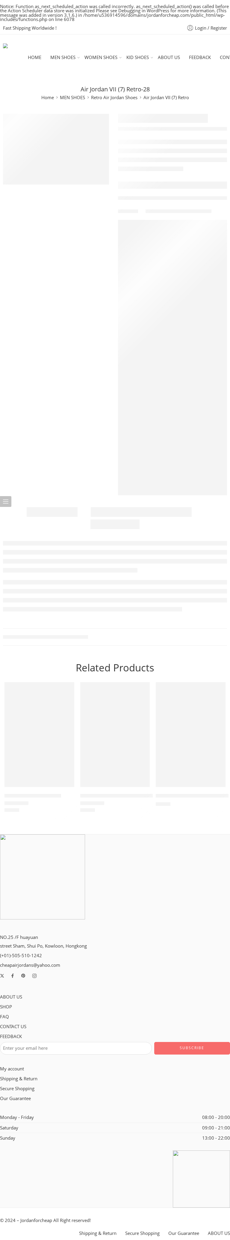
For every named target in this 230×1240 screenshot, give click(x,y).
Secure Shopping (17, 1088)
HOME (34, 57)
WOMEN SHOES (100, 57)
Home (47, 97)
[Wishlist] (66, 691)
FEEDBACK (200, 57)
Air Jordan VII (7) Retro (166, 97)
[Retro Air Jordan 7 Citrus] (39, 734)
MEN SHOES (62, 57)
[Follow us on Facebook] (12, 975)
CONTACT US (13, 1026)
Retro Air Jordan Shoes (114, 97)
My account (12, 1069)
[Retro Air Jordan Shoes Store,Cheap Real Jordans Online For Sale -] (15, 57)
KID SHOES (137, 57)
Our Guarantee (15, 1098)
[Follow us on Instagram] (34, 975)
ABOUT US (169, 57)
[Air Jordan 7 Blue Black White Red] (191, 734)
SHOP (6, 1007)
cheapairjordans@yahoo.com (30, 965)
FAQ (4, 1017)
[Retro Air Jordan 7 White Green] (115, 734)
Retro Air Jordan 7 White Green (116, 795)
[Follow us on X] (2, 976)
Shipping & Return (18, 1079)
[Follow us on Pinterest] (23, 975)
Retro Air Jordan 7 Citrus (32, 795)
